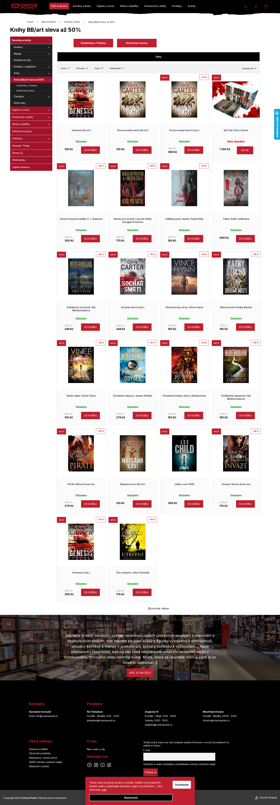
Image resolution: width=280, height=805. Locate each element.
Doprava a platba (38, 749)
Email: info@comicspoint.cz (43, 716)
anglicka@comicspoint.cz (158, 724)
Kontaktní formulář (40, 711)
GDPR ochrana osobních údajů (45, 762)
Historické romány (25, 90)
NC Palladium (95, 711)
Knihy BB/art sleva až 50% (29, 79)
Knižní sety (19, 103)
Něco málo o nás (96, 749)
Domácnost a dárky (22, 117)
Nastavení (131, 797)
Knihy (17, 73)
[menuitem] (59, 6)
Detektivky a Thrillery (27, 85)
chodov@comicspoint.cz (216, 720)
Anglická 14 (151, 711)
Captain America (21, 167)
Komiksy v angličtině (24, 66)
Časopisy (19, 96)
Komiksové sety (22, 60)
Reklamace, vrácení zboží (43, 757)
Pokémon (17, 138)
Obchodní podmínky (40, 753)
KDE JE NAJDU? (140, 672)
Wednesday (18, 160)
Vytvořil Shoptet (268, 797)
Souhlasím (181, 784)
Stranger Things (21, 145)
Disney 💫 (17, 152)
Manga (17, 53)
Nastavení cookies (39, 766)
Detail (245, 150)
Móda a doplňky (21, 124)
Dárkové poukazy (22, 131)
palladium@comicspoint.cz (101, 720)
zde (104, 789)
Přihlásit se (150, 772)
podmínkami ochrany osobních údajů (195, 764)
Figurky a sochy (20, 109)
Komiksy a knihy (21, 40)
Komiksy (18, 47)
